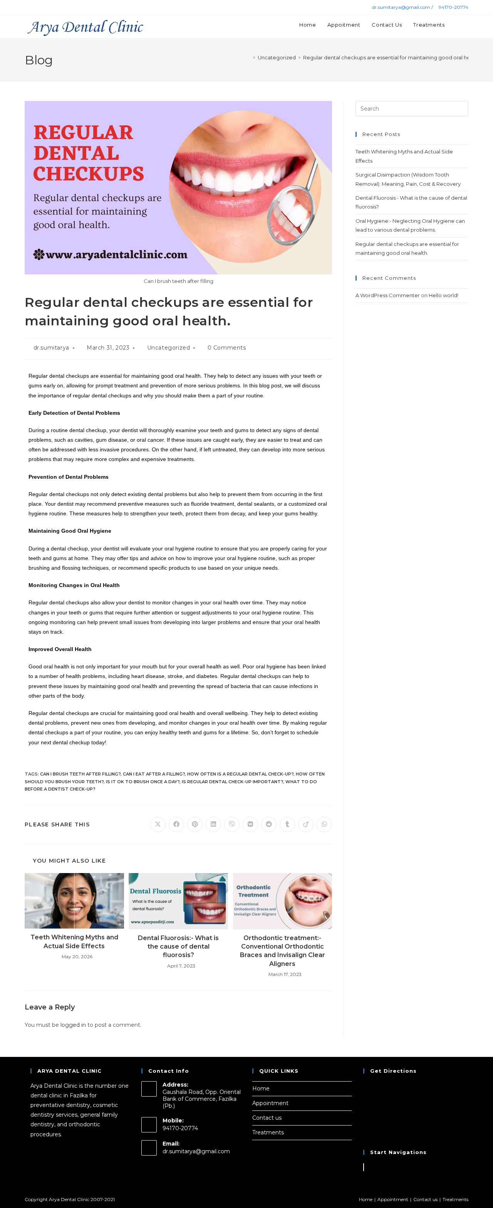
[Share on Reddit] (269, 824)
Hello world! (443, 295)
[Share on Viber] (232, 824)
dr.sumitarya (51, 347)
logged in (73, 1024)
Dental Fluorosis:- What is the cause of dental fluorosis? (178, 946)
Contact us (267, 1117)
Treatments (268, 1132)
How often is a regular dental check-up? (240, 774)
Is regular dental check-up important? (232, 781)
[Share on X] (158, 824)
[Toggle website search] (466, 24)
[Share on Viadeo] (306, 824)
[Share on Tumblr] (287, 824)
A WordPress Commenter (387, 295)
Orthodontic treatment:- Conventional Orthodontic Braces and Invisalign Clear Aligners (282, 950)
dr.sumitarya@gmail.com (196, 1151)
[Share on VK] (250, 824)
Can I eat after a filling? (154, 774)
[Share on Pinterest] (195, 824)
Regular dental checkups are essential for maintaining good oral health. (392, 57)
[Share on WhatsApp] (324, 824)
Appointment (270, 1103)
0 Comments (227, 347)
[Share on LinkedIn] (213, 824)
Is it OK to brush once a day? (142, 781)
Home (261, 1088)
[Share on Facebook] (176, 824)
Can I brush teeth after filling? (80, 774)
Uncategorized (168, 347)
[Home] (248, 57)
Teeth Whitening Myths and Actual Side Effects (74, 941)
